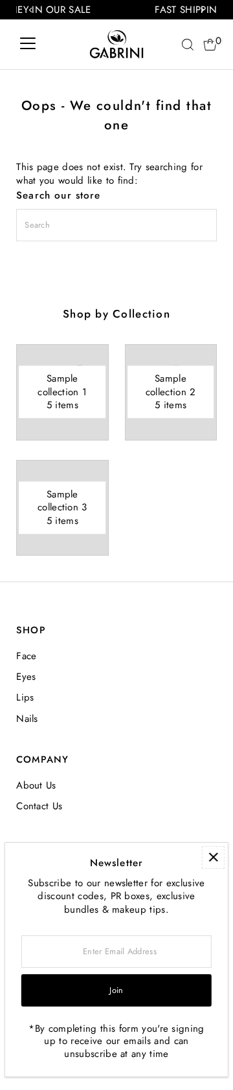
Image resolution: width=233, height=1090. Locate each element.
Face (26, 656)
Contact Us (39, 806)
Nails (27, 719)
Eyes (26, 677)
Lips (25, 697)
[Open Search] (188, 44)
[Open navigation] (27, 44)
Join (116, 990)
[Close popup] (213, 857)
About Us (36, 785)
